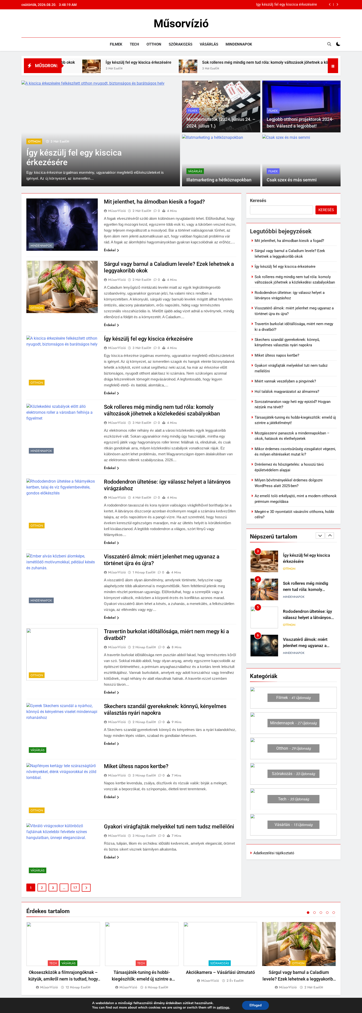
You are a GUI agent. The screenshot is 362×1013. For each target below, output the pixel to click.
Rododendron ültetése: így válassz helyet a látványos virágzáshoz (307, 617)
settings (223, 1007)
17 (75, 888)
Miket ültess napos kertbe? (136, 766)
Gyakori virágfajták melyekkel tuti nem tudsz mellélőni (169, 826)
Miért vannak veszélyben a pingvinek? (285, 381)
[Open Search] (329, 44)
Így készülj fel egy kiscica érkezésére (286, 5)
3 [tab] (321, 912)
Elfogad (255, 1005)
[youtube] (48, 24)
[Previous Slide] (330, 4)
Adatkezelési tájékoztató (273, 853)
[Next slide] (337, 4)
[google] (42, 24)
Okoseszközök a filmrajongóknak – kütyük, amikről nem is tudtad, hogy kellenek (63, 979)
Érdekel (109, 250)
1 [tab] (308, 912)
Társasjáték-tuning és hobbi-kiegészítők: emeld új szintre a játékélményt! (142, 979)
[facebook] (24, 24)
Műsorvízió (181, 23)
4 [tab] (327, 912)
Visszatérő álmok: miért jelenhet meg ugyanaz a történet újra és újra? (305, 645)
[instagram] (30, 24)
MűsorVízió (117, 210)
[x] (36, 24)
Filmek (116, 44)
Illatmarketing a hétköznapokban (218, 179)
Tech (134, 44)
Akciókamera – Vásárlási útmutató (220, 972)
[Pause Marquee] (333, 65)
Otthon (154, 44)
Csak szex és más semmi (292, 179)
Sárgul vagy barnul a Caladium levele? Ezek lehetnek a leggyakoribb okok (299, 979)
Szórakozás (180, 44)
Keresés (258, 200)
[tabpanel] (63, 956)
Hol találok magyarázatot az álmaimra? (287, 391)
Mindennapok (239, 44)
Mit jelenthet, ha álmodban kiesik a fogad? (154, 202)
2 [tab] (314, 912)
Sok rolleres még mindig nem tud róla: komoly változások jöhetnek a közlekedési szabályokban (246, 62)
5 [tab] (333, 912)
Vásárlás (209, 44)
